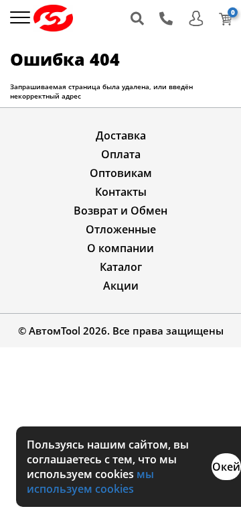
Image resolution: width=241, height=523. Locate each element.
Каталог (121, 266)
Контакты (121, 191)
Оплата (121, 154)
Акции (121, 285)
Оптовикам (121, 173)
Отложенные (121, 229)
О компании (120, 248)
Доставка (121, 135)
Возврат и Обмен (120, 210)
